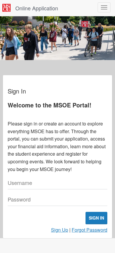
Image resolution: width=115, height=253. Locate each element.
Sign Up (59, 229)
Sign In (96, 218)
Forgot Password (89, 229)
